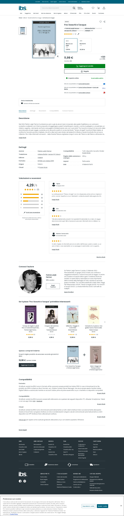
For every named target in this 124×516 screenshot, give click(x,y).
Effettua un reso (61, 482)
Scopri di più (43, 167)
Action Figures (82, 458)
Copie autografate (39, 449)
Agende (95, 447)
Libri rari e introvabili (39, 447)
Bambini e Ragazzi (68, 454)
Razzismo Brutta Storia (96, 490)
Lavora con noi (77, 484)
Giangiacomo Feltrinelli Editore (96, 480)
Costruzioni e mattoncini (81, 445)
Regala (86, 71)
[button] (74, 8)
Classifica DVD (67, 447)
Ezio (57, 209)
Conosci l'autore (67, 111)
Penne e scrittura (97, 449)
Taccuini (95, 444)
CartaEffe (37, 1)
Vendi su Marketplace (79, 482)
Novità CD (51, 444)
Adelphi (87, 30)
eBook (20, 454)
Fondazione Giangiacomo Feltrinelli (97, 484)
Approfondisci (69, 292)
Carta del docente (72, 1)
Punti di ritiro (45, 1)
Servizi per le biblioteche (79, 477)
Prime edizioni (37, 444)
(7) (38, 190)
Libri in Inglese (22, 452)
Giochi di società (83, 451)
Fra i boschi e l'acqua (73, 366)
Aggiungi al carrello (86, 66)
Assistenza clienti (85, 1)
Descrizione (22, 111)
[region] (62, 506)
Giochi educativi (82, 448)
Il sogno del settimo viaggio (52, 327)
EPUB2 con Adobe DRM (46, 161)
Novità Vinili (51, 452)
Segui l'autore (53, 286)
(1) (42, 201)
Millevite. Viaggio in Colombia (72, 327)
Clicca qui (22, 420)
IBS (71, 61)
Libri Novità (22, 444)
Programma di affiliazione (80, 479)
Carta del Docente (83, 84)
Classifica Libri (23, 447)
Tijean (58, 184)
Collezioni (36, 452)
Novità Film (66, 444)
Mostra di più (101, 257)
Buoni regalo (54, 1)
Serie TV (65, 452)
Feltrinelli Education (95, 488)
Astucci (95, 454)
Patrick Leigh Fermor (72, 28)
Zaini (94, 452)
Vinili (49, 449)
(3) (42, 194)
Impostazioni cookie (88, 506)
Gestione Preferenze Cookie (64, 487)
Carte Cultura (62, 1)
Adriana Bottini (90, 28)
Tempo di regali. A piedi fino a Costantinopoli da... (30, 327)
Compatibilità (54, 111)
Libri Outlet (21, 449)
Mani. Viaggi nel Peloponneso (95, 367)
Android (39, 401)
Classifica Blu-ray (68, 449)
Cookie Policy (14, 514)
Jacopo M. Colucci (70, 30)
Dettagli (32, 111)
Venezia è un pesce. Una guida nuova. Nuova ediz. (93, 327)
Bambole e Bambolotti (81, 454)
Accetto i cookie (102, 506)
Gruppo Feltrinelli (94, 477)
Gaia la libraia (44, 484)
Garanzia (59, 484)
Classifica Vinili (52, 454)
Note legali (23, 430)
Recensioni (42, 111)
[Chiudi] (121, 506)
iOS (34, 401)
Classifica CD (52, 447)
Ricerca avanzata (80, 8)
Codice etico (76, 487)
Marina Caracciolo (62, 233)
